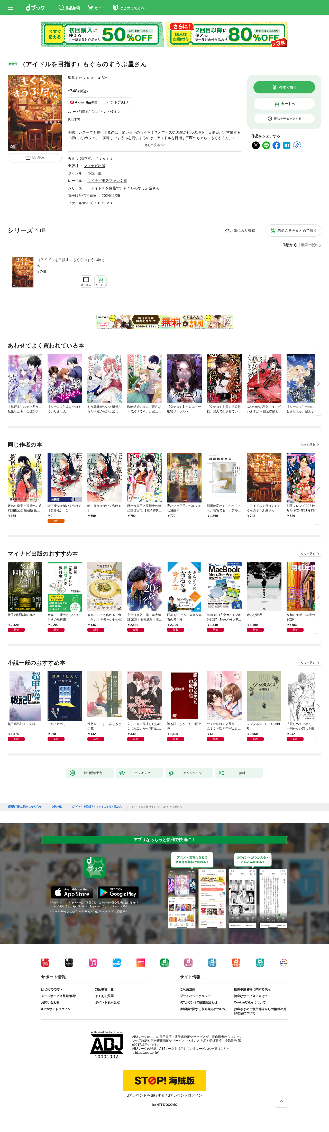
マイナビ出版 (94, 166)
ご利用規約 (187, 989)
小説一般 (94, 173)
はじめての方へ (52, 989)
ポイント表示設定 (107, 1002)
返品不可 (74, 119)
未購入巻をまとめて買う (297, 230)
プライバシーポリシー (195, 996)
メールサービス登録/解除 (58, 996)
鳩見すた (75, 77)
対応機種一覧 (104, 989)
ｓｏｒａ (93, 77)
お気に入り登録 (242, 230)
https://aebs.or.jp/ (147, 1052)
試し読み (38, 158)
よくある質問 (104, 996)
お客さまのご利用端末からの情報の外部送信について (260, 1011)
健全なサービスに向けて (251, 996)
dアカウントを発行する (146, 1095)
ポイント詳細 (114, 102)
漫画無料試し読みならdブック (25, 806)
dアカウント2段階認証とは (198, 1002)
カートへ (288, 104)
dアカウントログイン (56, 1009)
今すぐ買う (288, 87)
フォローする (104, 77)
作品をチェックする (287, 118)
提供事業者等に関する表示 (252, 989)
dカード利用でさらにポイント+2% (92, 111)
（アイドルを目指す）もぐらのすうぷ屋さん (71, 262)
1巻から (290, 245)
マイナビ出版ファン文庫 (107, 181)
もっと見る (307, 444)
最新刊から (311, 245)
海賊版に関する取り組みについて (203, 1009)
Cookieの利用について (250, 1002)
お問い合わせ (50, 1002)
